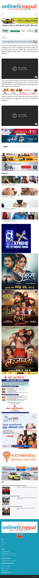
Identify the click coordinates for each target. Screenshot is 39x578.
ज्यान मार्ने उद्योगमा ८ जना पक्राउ (8, 197)
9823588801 (13, 560)
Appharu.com (35, 576)
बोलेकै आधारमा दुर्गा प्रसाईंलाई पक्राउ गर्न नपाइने (11, 496)
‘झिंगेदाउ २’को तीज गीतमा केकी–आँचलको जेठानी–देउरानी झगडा (14, 486)
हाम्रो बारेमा (3, 542)
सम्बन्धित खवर (5, 173)
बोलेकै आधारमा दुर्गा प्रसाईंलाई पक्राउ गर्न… (10, 185)
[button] (36, 14)
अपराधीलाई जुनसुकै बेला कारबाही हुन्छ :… (9, 221)
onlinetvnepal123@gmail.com (10, 553)
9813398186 (13, 555)
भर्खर (3, 482)
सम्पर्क (3, 546)
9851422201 (8, 560)
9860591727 (8, 555)
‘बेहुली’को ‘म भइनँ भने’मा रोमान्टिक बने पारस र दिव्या (12, 506)
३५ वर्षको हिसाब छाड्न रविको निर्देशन (9, 209)
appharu (4, 37)
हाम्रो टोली (19, 536)
